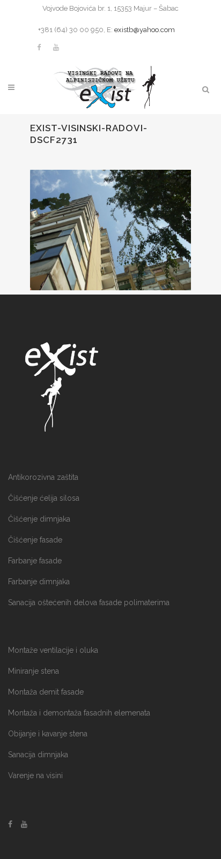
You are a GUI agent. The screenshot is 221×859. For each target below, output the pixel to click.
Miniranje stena (33, 671)
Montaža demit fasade (46, 692)
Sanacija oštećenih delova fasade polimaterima (89, 602)
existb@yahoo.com (144, 30)
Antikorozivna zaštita (43, 477)
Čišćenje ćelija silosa (43, 498)
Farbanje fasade (35, 560)
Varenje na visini (35, 775)
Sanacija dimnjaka (38, 754)
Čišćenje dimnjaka (39, 519)
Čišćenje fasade (35, 540)
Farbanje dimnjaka (39, 581)
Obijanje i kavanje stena (47, 733)
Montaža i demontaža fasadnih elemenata (79, 713)
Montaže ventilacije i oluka (53, 650)
